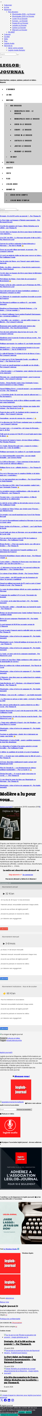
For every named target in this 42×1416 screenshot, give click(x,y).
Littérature (15, 1040)
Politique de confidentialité (10, 1319)
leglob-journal (12, 68)
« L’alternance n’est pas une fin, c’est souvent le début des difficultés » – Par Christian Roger (20, 568)
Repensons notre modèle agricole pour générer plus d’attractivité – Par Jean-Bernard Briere (17, 327)
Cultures (7, 34)
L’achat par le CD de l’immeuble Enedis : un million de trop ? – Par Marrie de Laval (19, 360)
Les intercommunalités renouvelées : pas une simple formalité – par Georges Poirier (17, 456)
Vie (20, 1040)
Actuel (8, 1040)
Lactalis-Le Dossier (19, 25)
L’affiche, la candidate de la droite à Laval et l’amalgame (19, 752)
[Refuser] (19, 1415)
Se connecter (28, 875)
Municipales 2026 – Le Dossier (23, 14)
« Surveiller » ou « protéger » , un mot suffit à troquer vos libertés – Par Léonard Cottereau (20, 321)
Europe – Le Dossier (20, 21)
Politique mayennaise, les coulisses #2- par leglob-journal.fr (20, 343)
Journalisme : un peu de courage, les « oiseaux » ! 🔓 (18, 418)
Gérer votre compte (15, 48)
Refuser (28, 1412)
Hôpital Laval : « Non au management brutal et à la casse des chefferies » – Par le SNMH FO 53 (19, 348)
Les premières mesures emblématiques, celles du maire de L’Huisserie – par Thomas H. (19, 492)
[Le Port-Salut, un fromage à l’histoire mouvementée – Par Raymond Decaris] (23, 1353)
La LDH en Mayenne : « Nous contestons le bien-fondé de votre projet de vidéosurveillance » (20, 462)
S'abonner (4, 928)
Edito (6, 39)
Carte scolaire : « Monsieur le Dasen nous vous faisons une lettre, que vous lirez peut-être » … (20, 562)
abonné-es (10, 1298)
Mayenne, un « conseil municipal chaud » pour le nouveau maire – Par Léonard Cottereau (20, 378)
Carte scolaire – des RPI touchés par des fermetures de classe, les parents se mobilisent (19, 578)
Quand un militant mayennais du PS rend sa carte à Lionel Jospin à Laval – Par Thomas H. (20, 584)
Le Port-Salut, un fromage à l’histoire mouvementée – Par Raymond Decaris (20, 1360)
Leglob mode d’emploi (16, 50)
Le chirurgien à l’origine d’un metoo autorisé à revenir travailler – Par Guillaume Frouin (19, 747)
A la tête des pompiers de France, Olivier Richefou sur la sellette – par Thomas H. (21, 1380)
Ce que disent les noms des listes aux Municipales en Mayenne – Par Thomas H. (18, 780)
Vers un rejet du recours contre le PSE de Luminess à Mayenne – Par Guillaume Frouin (18, 539)
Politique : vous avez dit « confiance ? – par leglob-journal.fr (20, 695)
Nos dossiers (13, 12)
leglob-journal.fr (6, 807)
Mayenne (9, 100)
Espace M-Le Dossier (20, 23)
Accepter (21, 1412)
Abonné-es (8, 45)
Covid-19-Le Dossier (20, 18)
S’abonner (10, 89)
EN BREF (11, 32)
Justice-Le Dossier (19, 27)
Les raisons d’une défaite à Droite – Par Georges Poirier (19, 573)
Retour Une (4, 1302)
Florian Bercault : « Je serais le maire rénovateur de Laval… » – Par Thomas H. (18, 774)
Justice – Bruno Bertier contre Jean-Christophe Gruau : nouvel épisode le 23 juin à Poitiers (19, 384)
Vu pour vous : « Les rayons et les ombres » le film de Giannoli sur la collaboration (18, 498)
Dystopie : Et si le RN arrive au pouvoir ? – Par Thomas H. (20, 216)
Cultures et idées (13, 1038)
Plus (5, 41)
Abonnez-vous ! (22, 1076)
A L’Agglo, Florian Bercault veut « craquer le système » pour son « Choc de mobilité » (19, 447)
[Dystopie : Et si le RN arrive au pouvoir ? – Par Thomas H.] (23, 1337)
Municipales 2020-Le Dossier (23, 16)
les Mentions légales (10, 1249)
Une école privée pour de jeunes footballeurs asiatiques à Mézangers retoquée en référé (19, 291)
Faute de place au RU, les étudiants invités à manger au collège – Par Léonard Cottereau (19, 413)
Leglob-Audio (9, 43)
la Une (9, 95)
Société (7, 36)
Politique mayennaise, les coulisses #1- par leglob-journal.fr (20, 452)
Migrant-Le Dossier (19, 30)
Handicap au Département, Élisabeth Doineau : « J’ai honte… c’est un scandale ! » (18, 309)
